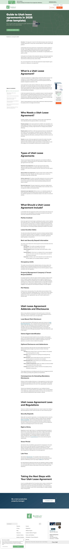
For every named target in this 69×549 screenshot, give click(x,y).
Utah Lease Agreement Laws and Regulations (13, 105)
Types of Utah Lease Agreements (13, 95)
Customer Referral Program (31, 532)
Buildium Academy (20, 537)
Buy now (52, 7)
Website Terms (28, 541)
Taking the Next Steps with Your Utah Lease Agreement (12, 108)
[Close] (24, 540)
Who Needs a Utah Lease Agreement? (11, 93)
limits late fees (30, 456)
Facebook (52, 542)
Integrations (28, 528)
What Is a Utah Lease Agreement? (13, 90)
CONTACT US (52, 530)
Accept (18, 546)
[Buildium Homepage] (11, 7)
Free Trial (59, 7)
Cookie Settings (5, 546)
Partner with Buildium (30, 535)
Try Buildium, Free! (49, 500)
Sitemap (27, 539)
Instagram (55, 542)
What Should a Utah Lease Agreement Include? (11, 98)
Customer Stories (20, 535)
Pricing (18, 528)
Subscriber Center (39, 541)
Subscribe (40, 524)
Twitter (57, 542)
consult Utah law (34, 436)
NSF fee (41, 459)
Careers (27, 526)
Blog (17, 530)
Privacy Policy (33, 541)
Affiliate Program (29, 530)
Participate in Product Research (32, 537)
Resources (19, 532)
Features (18, 526)
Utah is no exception (25, 419)
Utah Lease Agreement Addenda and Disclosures (12, 102)
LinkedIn (54, 542)
